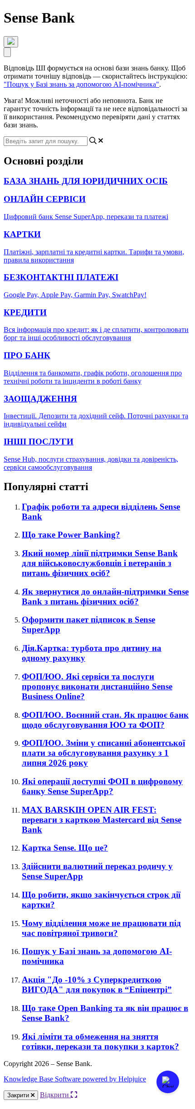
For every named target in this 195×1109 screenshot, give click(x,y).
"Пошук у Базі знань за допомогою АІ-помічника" (81, 84)
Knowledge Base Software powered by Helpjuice (75, 1079)
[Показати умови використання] (11, 41)
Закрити (19, 1095)
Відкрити (55, 1095)
